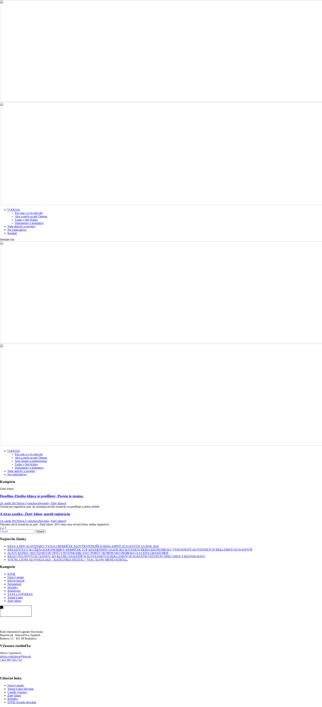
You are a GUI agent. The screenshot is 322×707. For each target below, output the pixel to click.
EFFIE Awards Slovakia (21, 702)
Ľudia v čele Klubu (26, 219)
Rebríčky (12, 698)
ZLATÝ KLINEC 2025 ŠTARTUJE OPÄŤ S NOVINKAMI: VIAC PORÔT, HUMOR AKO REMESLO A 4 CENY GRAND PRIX (88, 552)
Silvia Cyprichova (28, 503)
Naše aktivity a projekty (21, 226)
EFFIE (11, 574)
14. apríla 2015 (9, 521)
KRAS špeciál (15, 580)
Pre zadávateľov (17, 229)
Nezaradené (14, 584)
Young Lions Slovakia (20, 688)
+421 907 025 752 (11, 659)
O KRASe (13, 209)
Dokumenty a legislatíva (29, 223)
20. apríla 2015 (9, 503)
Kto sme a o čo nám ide (29, 213)
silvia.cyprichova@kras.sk (15, 656)
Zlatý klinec (58, 503)
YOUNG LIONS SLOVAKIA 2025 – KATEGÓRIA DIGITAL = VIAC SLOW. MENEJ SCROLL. (67, 559)
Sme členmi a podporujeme (31, 461)
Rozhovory (14, 590)
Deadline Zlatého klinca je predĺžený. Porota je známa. (42, 496)
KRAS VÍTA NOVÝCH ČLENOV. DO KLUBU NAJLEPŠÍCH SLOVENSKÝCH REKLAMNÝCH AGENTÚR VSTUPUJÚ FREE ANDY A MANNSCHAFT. (106, 556)
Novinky (44, 503)
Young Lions (15, 597)
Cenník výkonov (17, 692)
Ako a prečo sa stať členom (31, 216)
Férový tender (15, 577)
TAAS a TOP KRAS (20, 594)
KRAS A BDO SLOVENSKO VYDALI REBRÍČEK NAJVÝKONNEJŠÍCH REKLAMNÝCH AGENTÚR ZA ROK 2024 (83, 546)
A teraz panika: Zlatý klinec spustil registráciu (35, 514)
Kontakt (12, 233)
